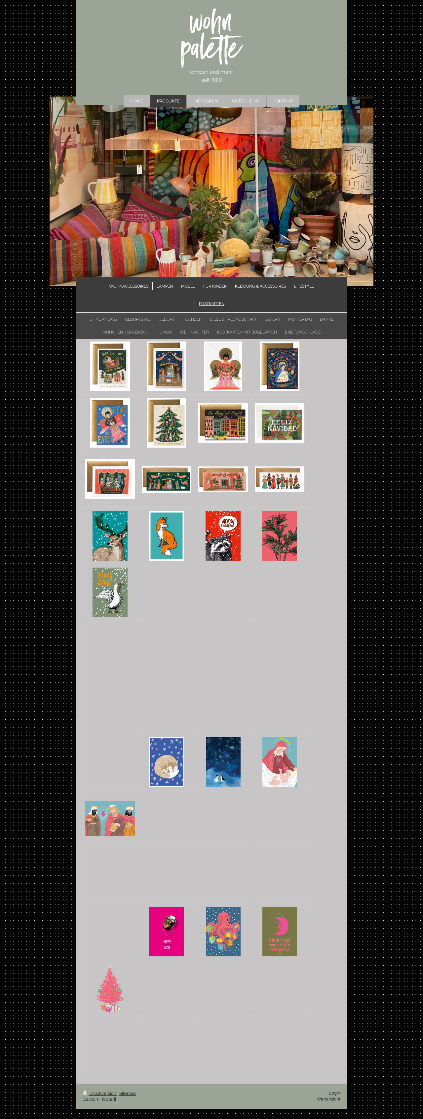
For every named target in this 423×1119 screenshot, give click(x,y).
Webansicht (328, 1099)
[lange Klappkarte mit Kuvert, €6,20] (166, 479)
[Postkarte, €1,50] (166, 762)
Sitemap (127, 1093)
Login (334, 1093)
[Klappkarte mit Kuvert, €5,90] (110, 366)
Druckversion (103, 1093)
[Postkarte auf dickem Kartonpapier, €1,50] (110, 536)
